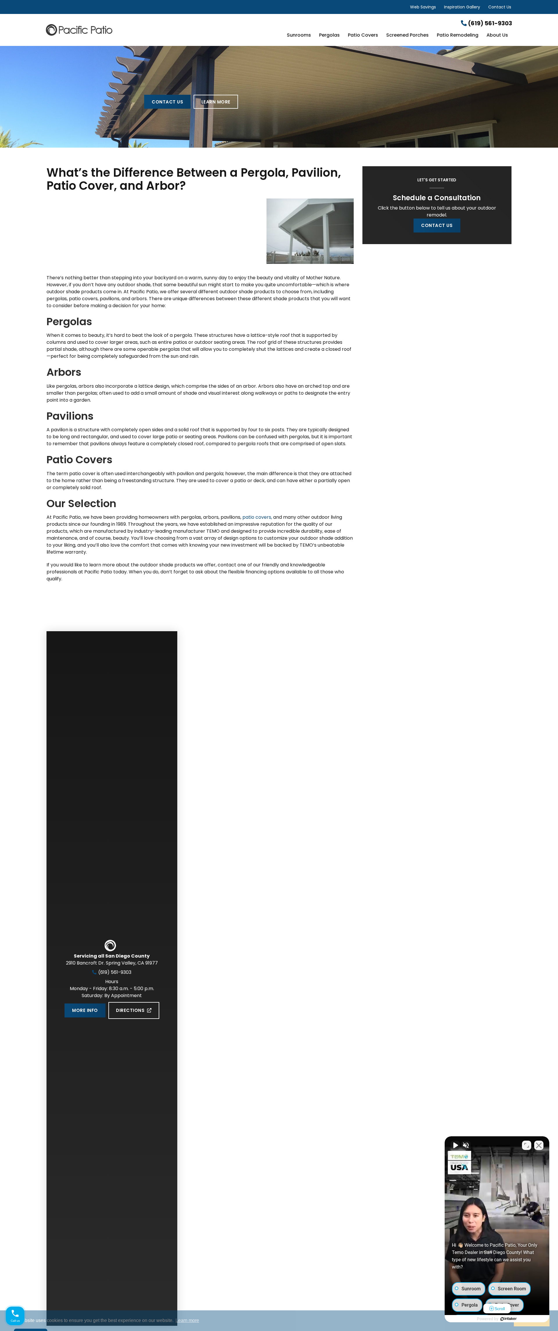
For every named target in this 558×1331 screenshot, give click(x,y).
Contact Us (499, 7)
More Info (85, 1010)
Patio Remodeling (457, 35)
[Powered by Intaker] (508, 1319)
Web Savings (423, 7)
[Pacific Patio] (123, 29)
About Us (497, 35)
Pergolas (329, 35)
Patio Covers (363, 35)
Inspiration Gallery (462, 7)
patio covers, (257, 517)
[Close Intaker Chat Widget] (538, 1145)
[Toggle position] (526, 1145)
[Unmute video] (455, 1145)
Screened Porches (407, 35)
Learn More (215, 102)
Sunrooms (299, 35)
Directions (130, 1010)
